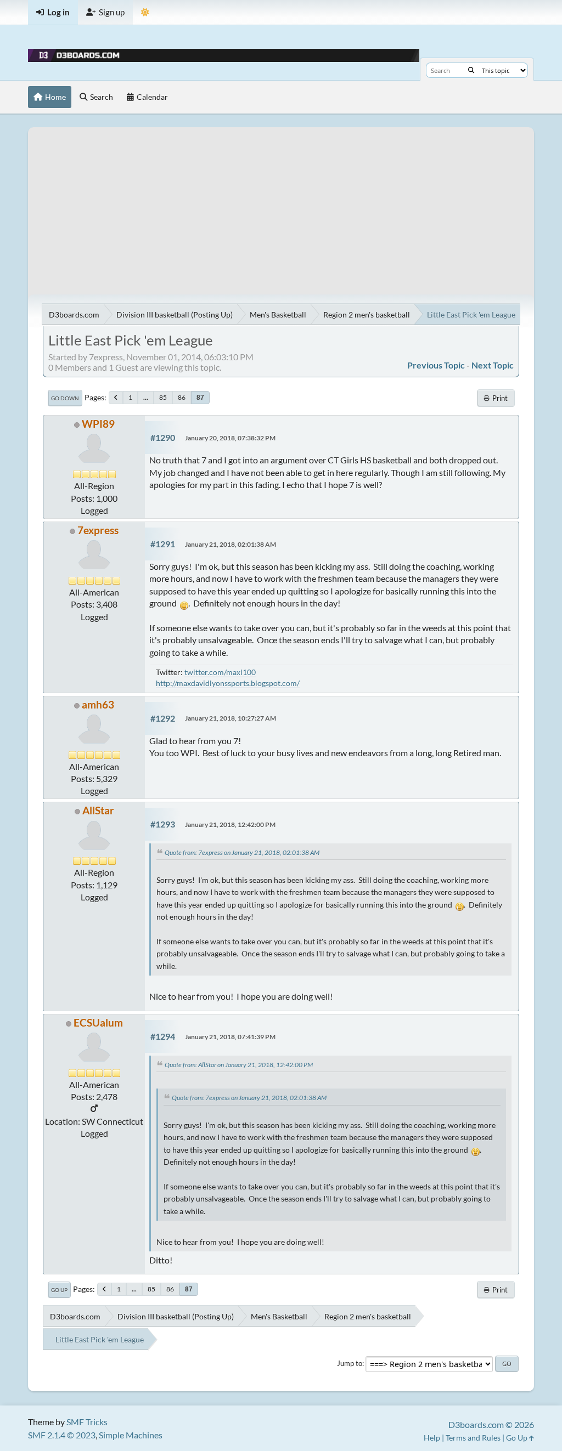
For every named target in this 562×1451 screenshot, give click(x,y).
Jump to (349, 1363)
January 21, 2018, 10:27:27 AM (230, 718)
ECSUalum (98, 1022)
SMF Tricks (87, 1421)
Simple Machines (130, 1435)
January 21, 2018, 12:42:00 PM (230, 824)
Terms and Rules (473, 1437)
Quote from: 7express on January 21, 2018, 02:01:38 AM (242, 852)
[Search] (471, 70)
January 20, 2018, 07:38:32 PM (230, 437)
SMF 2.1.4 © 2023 (61, 1435)
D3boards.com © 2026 (491, 1424)
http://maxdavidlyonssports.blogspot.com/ (228, 683)
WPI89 (98, 423)
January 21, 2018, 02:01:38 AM (230, 544)
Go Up (59, 1289)
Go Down (65, 398)
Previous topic (436, 365)
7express (98, 530)
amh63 (98, 704)
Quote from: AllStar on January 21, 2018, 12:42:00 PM (239, 1065)
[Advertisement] (281, 204)
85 (163, 397)
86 (182, 397)
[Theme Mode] (145, 12)
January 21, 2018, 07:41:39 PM (230, 1036)
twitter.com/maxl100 (220, 672)
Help (432, 1437)
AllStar (98, 810)
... (145, 397)
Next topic (492, 365)
